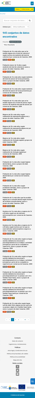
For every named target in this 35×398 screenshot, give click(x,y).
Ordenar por (6, 27)
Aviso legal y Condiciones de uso (17, 350)
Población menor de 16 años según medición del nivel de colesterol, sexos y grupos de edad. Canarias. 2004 (16, 67)
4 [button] (18, 319)
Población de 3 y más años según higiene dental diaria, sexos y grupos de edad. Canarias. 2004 (16, 164)
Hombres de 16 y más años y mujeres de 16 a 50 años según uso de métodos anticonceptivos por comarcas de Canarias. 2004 (17, 214)
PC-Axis (5, 59)
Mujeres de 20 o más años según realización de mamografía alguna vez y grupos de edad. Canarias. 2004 (16, 116)
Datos (18, 9)
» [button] (28, 319)
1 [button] (9, 319)
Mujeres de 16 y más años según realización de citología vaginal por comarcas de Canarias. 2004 (14, 152)
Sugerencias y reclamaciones (17, 344)
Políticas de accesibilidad (17, 357)
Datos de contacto (17, 341)
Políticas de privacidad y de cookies (17, 354)
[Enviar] (29, 20)
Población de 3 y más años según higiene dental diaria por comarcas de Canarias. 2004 (16, 176)
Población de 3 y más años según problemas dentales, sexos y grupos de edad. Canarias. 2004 (16, 187)
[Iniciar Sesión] (32, 9)
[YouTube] (17, 374)
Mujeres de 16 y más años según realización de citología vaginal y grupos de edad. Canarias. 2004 (17, 140)
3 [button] (15, 319)
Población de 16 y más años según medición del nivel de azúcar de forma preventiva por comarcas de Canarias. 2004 (17, 91)
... (21, 319)
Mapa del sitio (17, 360)
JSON (9, 59)
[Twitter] (17, 370)
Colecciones (26, 9)
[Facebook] (17, 367)
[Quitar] (20, 42)
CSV (13, 59)
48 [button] (25, 319)
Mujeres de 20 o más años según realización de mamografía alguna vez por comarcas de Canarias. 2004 (17, 128)
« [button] (6, 319)
